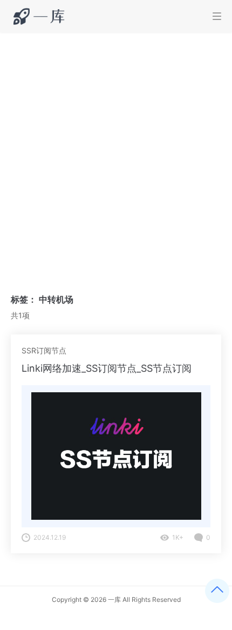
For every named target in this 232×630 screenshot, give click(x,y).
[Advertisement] (116, 154)
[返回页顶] (217, 591)
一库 (114, 599)
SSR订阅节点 (44, 350)
